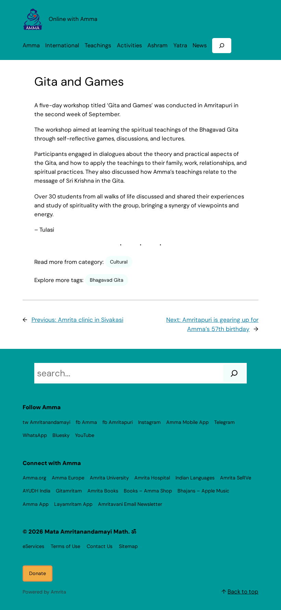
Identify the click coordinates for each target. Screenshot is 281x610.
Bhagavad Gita (106, 280)
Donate (37, 573)
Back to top (243, 591)
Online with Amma (73, 19)
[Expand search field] (221, 45)
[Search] (234, 373)
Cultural (118, 262)
